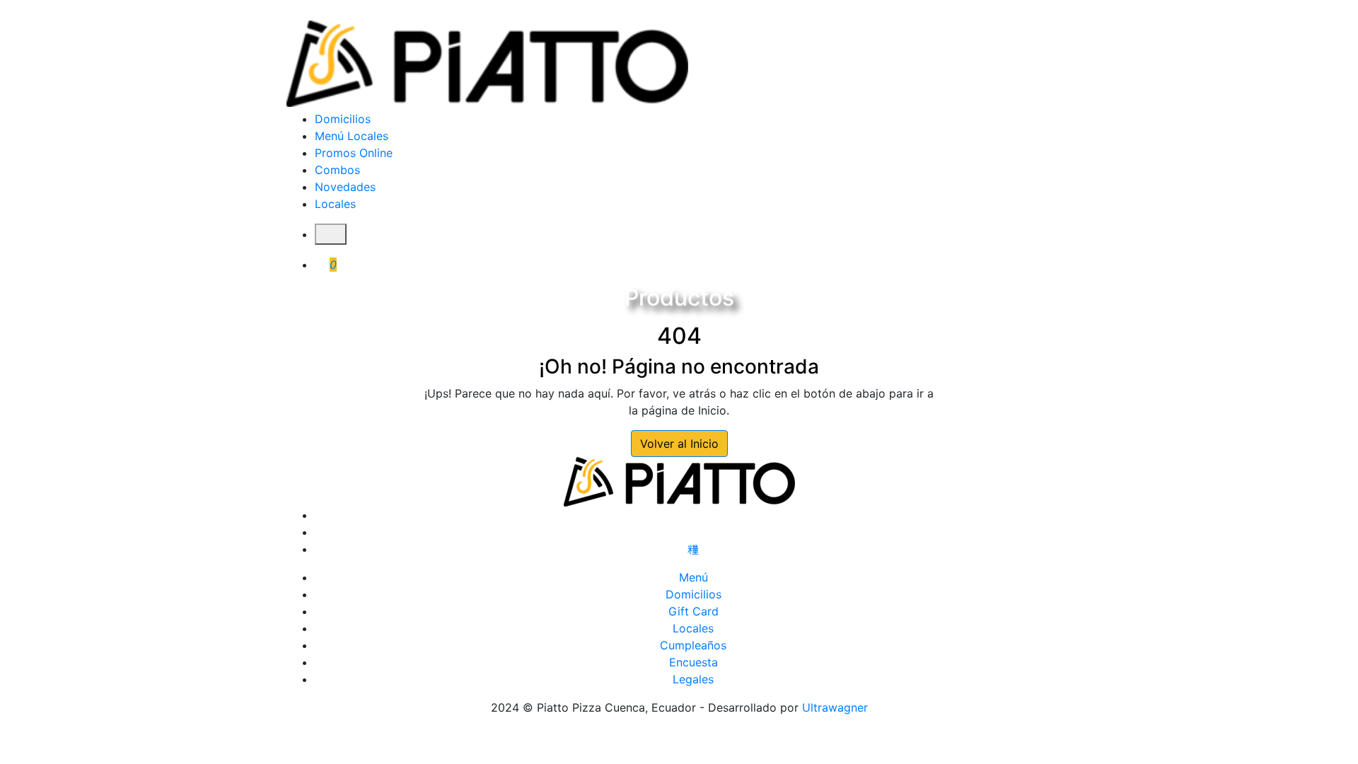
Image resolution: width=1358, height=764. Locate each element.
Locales (335, 204)
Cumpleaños (693, 645)
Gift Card (693, 611)
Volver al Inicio (679, 443)
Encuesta (693, 662)
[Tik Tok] (693, 549)
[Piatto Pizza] (487, 63)
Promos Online (354, 153)
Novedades (345, 187)
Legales (693, 679)
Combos (337, 170)
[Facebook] (693, 515)
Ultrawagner (835, 707)
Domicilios (343, 119)
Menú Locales (351, 136)
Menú (693, 577)
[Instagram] (693, 532)
